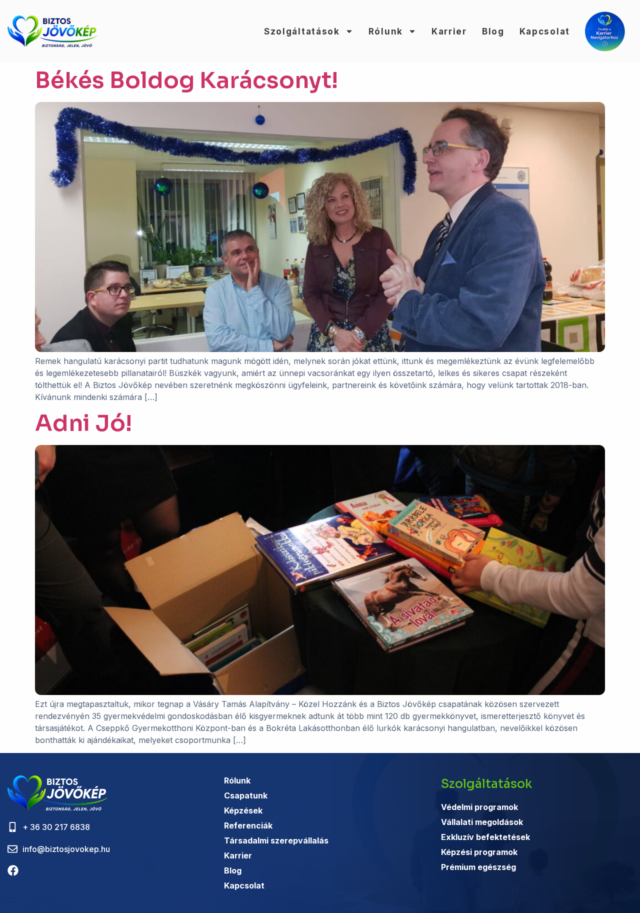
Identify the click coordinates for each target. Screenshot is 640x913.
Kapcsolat (545, 31)
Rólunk (385, 31)
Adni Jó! (83, 423)
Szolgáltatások (302, 31)
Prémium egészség (478, 867)
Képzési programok (479, 852)
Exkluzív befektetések (485, 837)
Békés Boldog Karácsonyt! (186, 80)
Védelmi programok (479, 807)
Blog (493, 31)
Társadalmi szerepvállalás (276, 841)
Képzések (243, 811)
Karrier (449, 31)
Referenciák (248, 825)
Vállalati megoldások (482, 822)
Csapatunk (246, 795)
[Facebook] (13, 870)
